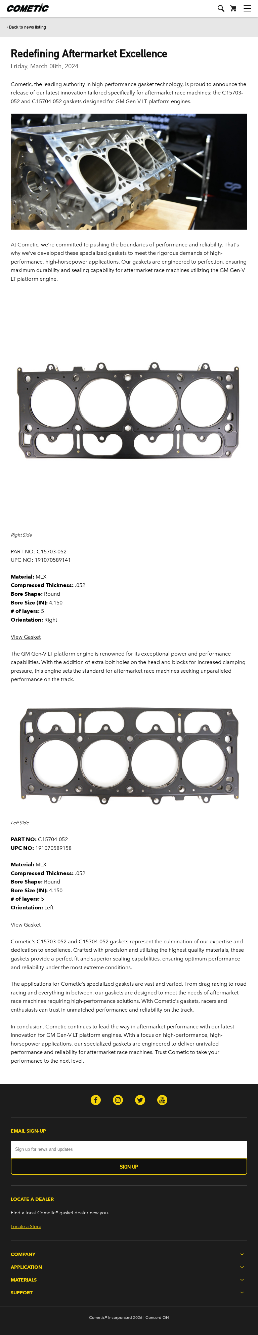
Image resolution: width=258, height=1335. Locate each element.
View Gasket (26, 637)
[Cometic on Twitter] (140, 1100)
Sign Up (129, 1167)
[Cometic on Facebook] (96, 1100)
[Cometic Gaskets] (24, 11)
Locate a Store (26, 1226)
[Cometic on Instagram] (118, 1100)
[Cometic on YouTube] (162, 1100)
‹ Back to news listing (26, 27)
